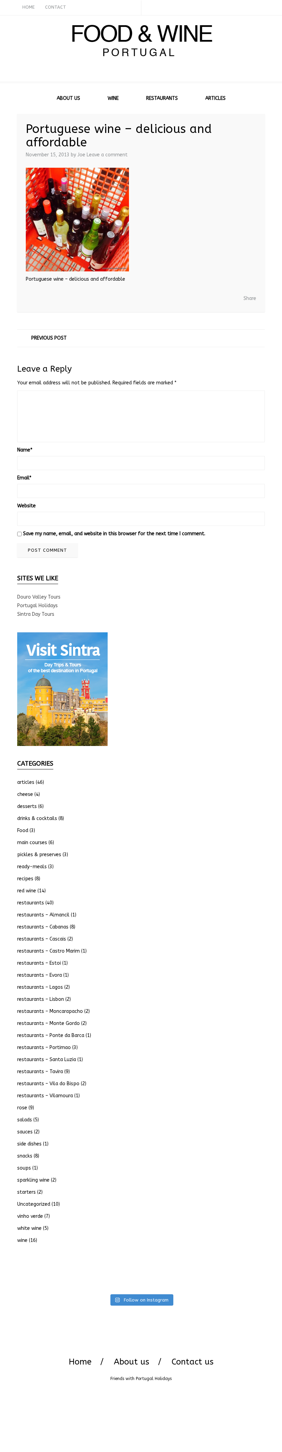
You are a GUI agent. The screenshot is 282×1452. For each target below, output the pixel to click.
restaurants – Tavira (40, 1072)
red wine (26, 891)
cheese (25, 794)
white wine (29, 1228)
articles (25, 782)
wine (22, 1240)
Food (22, 830)
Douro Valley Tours (39, 597)
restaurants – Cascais (41, 939)
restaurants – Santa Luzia (46, 1059)
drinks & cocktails (37, 818)
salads (24, 1120)
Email (24, 478)
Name (24, 450)
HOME (28, 7)
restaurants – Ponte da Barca (50, 1035)
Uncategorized (33, 1204)
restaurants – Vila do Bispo (48, 1084)
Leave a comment (107, 155)
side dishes (29, 1144)
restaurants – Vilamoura (45, 1096)
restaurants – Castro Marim (48, 951)
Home (80, 1362)
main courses (32, 843)
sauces (25, 1132)
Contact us (193, 1362)
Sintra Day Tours (35, 614)
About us (131, 1362)
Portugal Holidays (37, 606)
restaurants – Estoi (39, 963)
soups (24, 1168)
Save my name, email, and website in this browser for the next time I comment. (114, 534)
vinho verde (30, 1216)
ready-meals (32, 867)
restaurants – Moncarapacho (50, 1011)
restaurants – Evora (39, 975)
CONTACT (55, 7)
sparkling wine (33, 1180)
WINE (113, 98)
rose (22, 1108)
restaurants (30, 903)
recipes (25, 879)
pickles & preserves (39, 855)
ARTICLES (215, 98)
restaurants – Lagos (40, 987)
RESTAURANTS (162, 98)
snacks (24, 1156)
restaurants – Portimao (44, 1047)
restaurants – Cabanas (42, 927)
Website (26, 506)
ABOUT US (68, 98)
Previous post (49, 338)
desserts (27, 806)
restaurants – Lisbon (40, 999)
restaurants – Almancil (43, 915)
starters (26, 1192)
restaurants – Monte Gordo (48, 1023)
